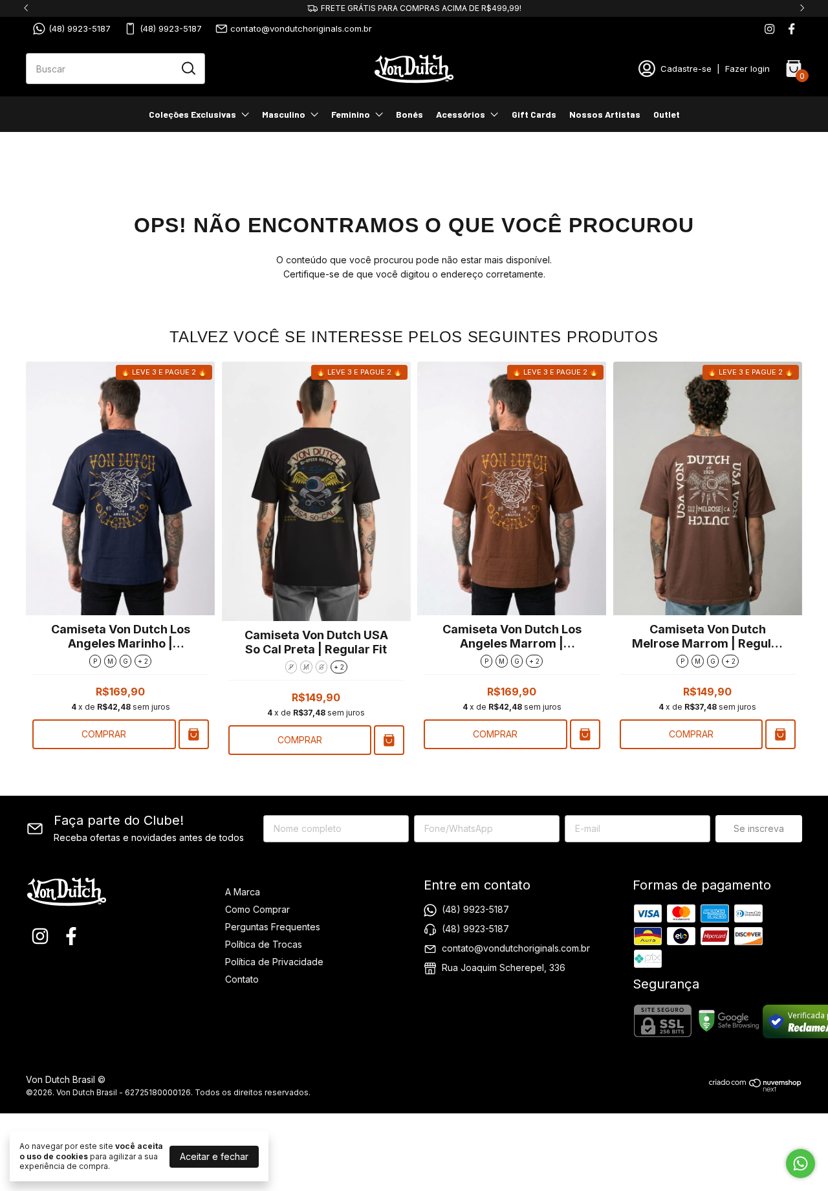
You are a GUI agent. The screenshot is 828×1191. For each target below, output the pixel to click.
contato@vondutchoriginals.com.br (301, 28)
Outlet (666, 114)
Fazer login (747, 68)
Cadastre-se (686, 68)
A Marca (242, 891)
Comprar (104, 733)
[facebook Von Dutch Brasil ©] (791, 28)
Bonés (409, 114)
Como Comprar (257, 909)
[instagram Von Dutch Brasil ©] (769, 28)
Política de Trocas (263, 944)
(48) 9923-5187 (80, 28)
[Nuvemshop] (755, 1088)
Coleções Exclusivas (192, 114)
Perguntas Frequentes (272, 926)
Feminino (350, 114)
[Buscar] (188, 68)
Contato (242, 979)
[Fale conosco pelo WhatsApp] (800, 1163)
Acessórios (460, 114)
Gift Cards (534, 114)
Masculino (283, 114)
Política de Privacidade (274, 961)
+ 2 (143, 661)
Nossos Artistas (604, 114)
